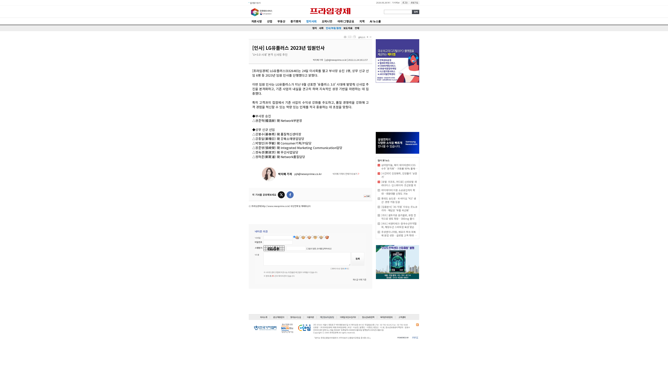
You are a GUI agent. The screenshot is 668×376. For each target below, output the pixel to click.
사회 (321, 28)
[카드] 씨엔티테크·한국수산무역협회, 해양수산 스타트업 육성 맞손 (399, 225)
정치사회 (311, 21)
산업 (269, 21)
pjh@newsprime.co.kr (308, 174)
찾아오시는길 (295, 317)
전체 (357, 28)
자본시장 (256, 21)
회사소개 (263, 317)
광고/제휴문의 (278, 317)
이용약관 (310, 317)
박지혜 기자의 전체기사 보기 (345, 173)
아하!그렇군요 (345, 21)
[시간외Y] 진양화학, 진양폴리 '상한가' (399, 175)
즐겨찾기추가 (255, 2)
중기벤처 (296, 21)
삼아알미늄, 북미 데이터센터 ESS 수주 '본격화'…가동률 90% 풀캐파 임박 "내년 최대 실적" (399, 166)
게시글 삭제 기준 (359, 279)
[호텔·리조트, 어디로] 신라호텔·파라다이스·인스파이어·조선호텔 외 (399, 183)
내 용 (257, 255)
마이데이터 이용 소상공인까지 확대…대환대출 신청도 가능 (398, 191)
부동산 (281, 21)
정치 (314, 28)
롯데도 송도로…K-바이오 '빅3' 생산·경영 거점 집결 (398, 200)
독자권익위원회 (386, 317)
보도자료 (347, 28)
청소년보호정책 (368, 317)
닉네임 (258, 238)
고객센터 (402, 317)
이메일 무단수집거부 (348, 317)
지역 (362, 21)
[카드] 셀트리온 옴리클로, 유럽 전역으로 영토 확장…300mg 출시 (398, 216)
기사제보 (396, 2)
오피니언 (327, 21)
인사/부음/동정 (333, 28)
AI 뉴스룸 (375, 21)
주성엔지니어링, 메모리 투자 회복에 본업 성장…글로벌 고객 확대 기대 (399, 233)
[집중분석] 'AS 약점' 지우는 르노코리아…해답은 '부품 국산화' (399, 208)
